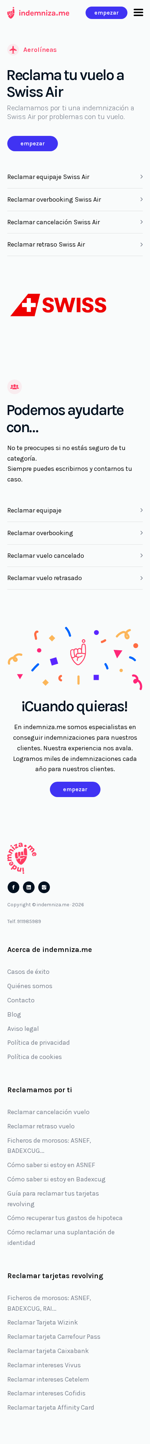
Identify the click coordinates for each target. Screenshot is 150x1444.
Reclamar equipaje (34, 510)
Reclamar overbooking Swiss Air (54, 199)
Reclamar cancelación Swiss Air (53, 222)
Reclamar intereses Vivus (44, 1365)
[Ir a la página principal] (38, 13)
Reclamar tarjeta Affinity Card (50, 1407)
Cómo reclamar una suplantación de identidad (61, 1237)
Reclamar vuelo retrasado (44, 578)
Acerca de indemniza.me (49, 949)
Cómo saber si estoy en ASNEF (51, 1165)
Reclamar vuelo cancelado (45, 556)
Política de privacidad (38, 1043)
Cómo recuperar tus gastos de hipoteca (65, 1218)
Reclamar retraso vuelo (41, 1126)
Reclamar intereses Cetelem (48, 1379)
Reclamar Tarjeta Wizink (42, 1322)
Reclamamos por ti (39, 1090)
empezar (106, 12)
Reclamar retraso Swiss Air (46, 244)
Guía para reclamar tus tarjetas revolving (53, 1198)
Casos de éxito (28, 972)
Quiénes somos (29, 986)
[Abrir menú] (138, 13)
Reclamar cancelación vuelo (48, 1112)
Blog (14, 1014)
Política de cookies (34, 1057)
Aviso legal (23, 1029)
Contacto (21, 1000)
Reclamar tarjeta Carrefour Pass (53, 1337)
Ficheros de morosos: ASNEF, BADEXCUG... (49, 1145)
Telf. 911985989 (24, 921)
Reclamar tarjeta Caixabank (48, 1351)
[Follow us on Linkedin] (29, 887)
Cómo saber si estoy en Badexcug (56, 1179)
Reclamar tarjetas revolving (55, 1276)
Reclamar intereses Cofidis (46, 1393)
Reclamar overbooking (40, 533)
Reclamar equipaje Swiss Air (48, 177)
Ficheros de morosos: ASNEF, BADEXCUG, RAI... (49, 1303)
